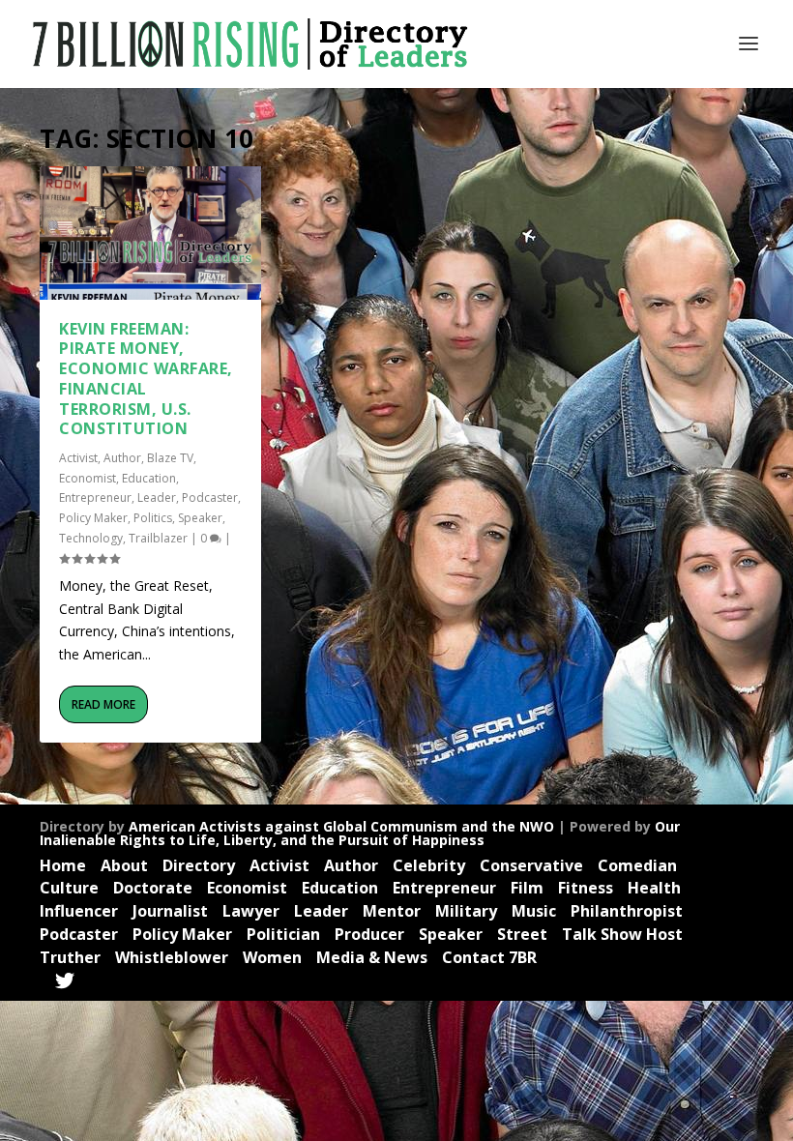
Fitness (585, 887)
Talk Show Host (622, 934)
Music (534, 911)
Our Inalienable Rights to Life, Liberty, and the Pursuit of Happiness (360, 833)
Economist (87, 478)
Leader (156, 497)
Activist (78, 458)
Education (149, 478)
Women (272, 957)
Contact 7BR (489, 957)
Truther (70, 957)
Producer (369, 934)
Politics (152, 518)
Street (522, 934)
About (124, 865)
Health (654, 887)
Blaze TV (170, 458)
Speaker (200, 518)
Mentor (392, 911)
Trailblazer (158, 538)
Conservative (531, 865)
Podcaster (210, 497)
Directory (198, 865)
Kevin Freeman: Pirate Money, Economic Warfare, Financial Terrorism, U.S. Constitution (146, 379)
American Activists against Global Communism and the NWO (341, 826)
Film (527, 887)
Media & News (371, 957)
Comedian (637, 865)
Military (466, 911)
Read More (103, 704)
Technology (91, 538)
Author (122, 458)
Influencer (79, 911)
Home (63, 865)
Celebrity (429, 865)
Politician (283, 934)
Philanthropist (627, 911)
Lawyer (250, 911)
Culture (69, 887)
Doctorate (152, 887)
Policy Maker (93, 518)
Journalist (170, 911)
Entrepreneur (95, 497)
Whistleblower (171, 957)
